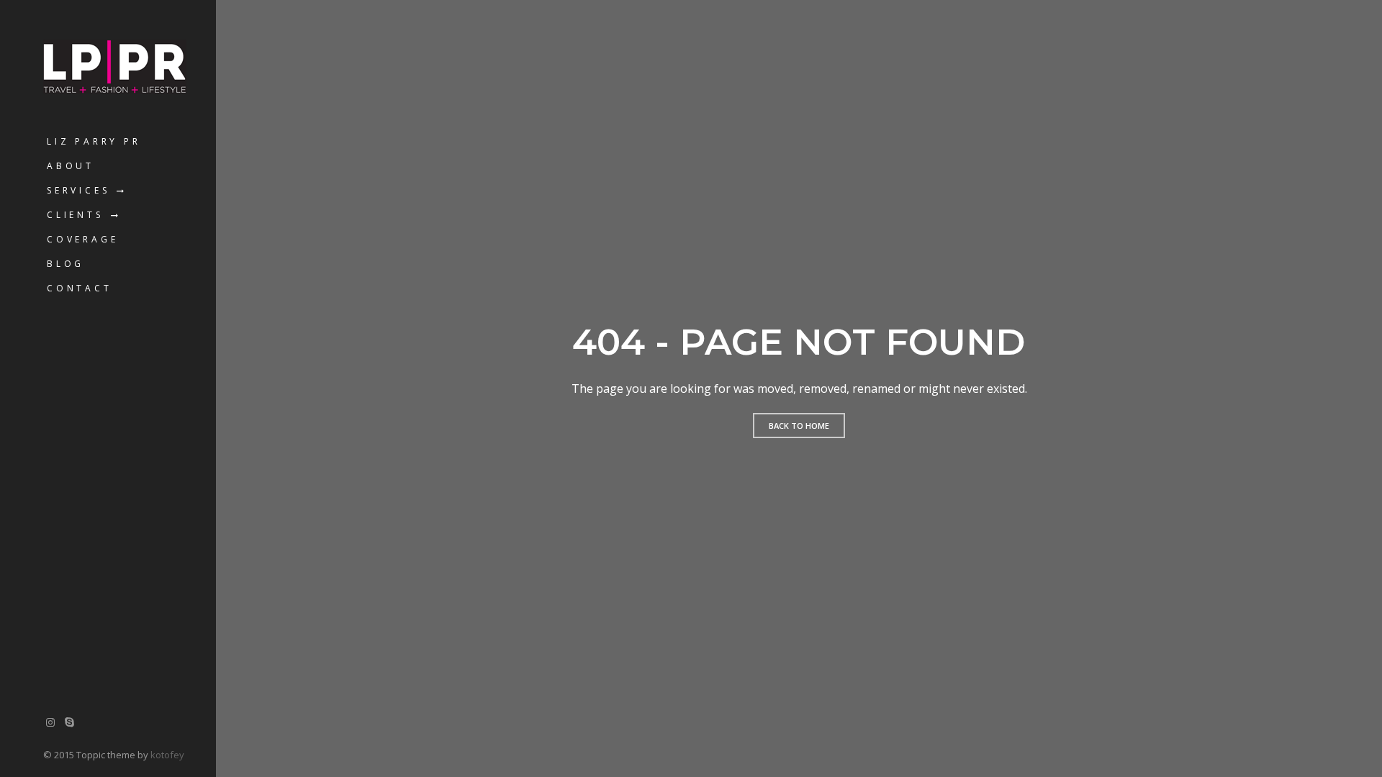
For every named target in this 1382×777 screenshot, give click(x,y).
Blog (65, 264)
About (70, 166)
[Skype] (70, 722)
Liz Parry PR (94, 141)
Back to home (799, 425)
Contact (79, 288)
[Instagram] (50, 722)
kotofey (167, 754)
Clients (75, 215)
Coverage (82, 239)
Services (78, 190)
